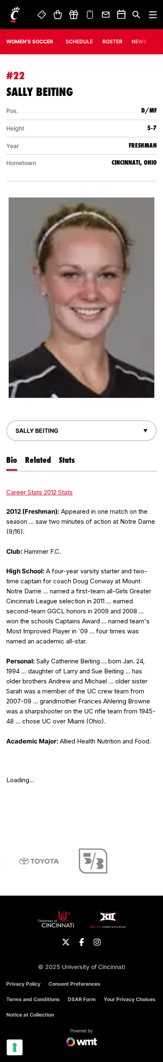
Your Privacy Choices (129, 999)
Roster (112, 41)
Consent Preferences (74, 984)
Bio (11, 459)
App (90, 14)
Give (73, 14)
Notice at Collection (30, 1015)
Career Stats (25, 492)
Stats (67, 459)
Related (38, 459)
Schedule (79, 41)
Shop (57, 14)
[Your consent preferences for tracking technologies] (15, 1047)
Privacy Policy (23, 984)
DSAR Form (82, 999)
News (139, 41)
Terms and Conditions (33, 999)
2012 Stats (58, 492)
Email (106, 14)
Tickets (42, 14)
